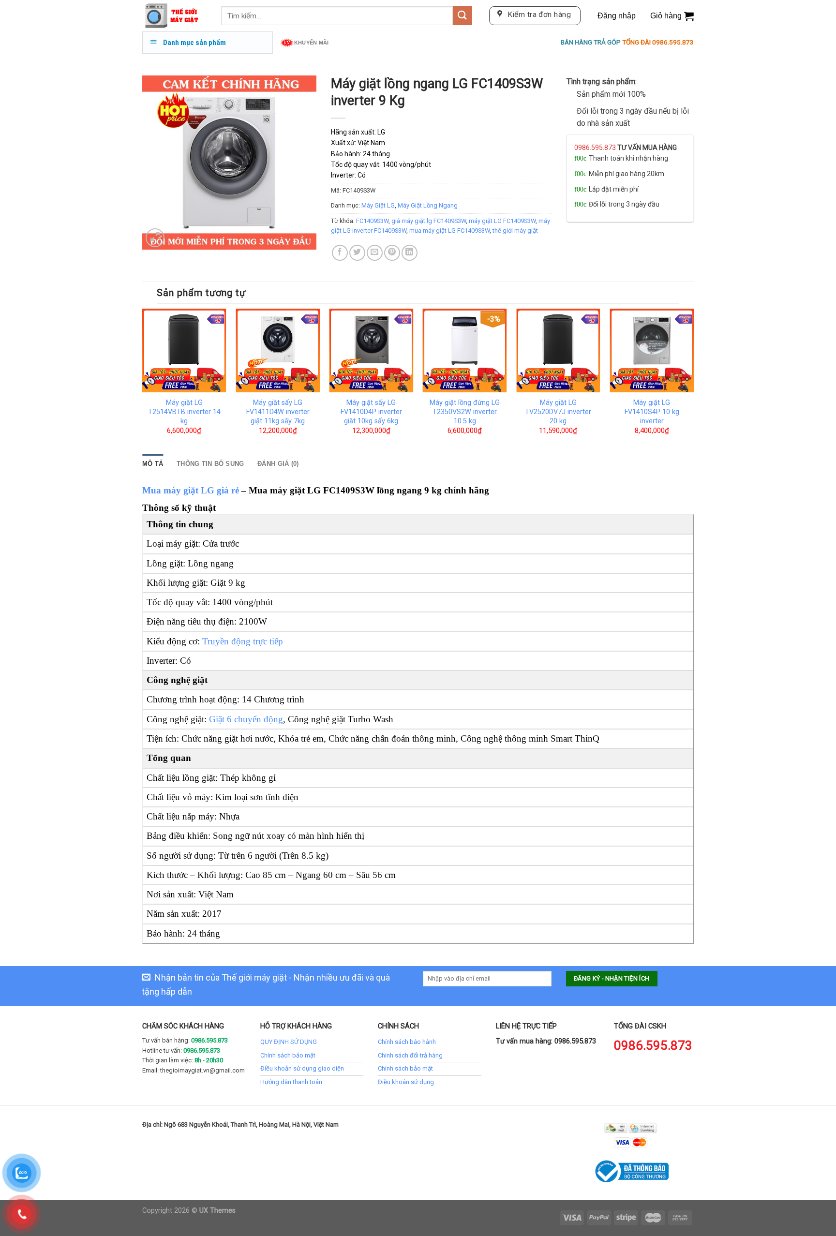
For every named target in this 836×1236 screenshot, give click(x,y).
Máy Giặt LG (378, 205)
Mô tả (152, 463)
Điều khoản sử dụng (406, 1082)
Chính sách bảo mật (287, 1055)
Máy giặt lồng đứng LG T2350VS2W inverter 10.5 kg (465, 412)
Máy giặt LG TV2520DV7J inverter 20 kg (558, 412)
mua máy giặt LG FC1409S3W (449, 230)
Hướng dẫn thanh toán (291, 1082)
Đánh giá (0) (278, 463)
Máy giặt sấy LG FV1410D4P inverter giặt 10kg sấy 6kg (371, 412)
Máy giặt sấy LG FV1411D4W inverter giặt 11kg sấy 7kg (278, 412)
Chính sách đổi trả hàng (410, 1055)
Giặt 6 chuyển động (246, 719)
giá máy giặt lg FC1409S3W (428, 220)
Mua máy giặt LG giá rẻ (190, 490)
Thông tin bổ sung (210, 463)
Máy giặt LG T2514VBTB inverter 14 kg (184, 412)
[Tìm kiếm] (462, 15)
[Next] (693, 380)
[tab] (152, 464)
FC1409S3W (372, 220)
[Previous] (142, 380)
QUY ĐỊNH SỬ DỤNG (288, 1041)
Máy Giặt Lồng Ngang (428, 205)
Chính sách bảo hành (407, 1041)
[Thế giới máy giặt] (174, 15)
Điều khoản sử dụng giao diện (302, 1068)
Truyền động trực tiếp (242, 641)
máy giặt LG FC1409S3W (502, 220)
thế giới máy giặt (515, 230)
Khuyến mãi (311, 42)
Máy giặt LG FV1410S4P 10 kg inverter (652, 412)
